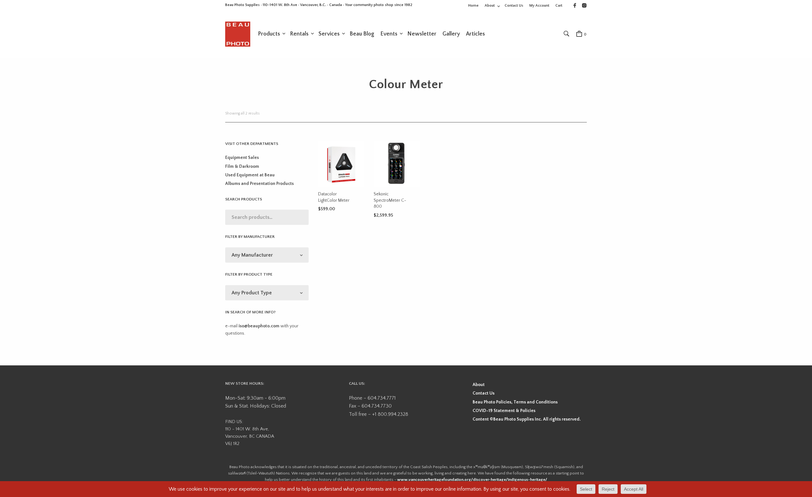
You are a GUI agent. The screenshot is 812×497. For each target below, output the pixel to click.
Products (269, 34)
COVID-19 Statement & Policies (504, 410)
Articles (475, 34)
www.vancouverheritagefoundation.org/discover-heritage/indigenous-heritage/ (472, 479)
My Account (539, 5)
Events (388, 34)
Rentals (299, 34)
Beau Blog (362, 34)
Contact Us (514, 5)
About (490, 5)
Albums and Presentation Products (259, 183)
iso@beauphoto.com (259, 326)
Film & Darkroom (242, 166)
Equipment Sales (242, 157)
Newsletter (421, 34)
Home (473, 5)
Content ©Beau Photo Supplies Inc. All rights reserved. (527, 419)
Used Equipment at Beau (250, 175)
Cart (558, 5)
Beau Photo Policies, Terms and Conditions (515, 402)
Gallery (451, 34)
